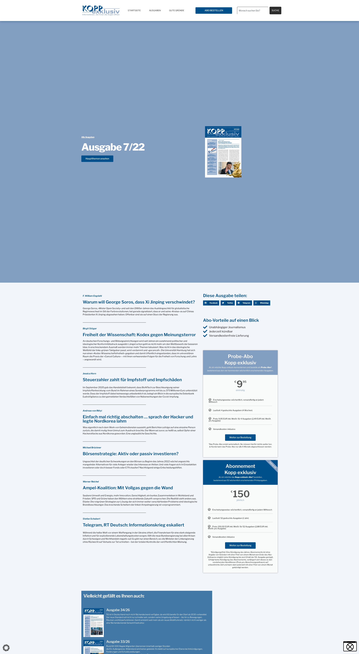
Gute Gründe (176, 10)
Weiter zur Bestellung (240, 437)
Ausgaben (155, 10)
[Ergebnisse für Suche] (252, 15)
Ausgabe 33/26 (118, 642)
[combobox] (252, 10)
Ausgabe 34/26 (118, 610)
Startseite (134, 10)
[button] (211, 302)
